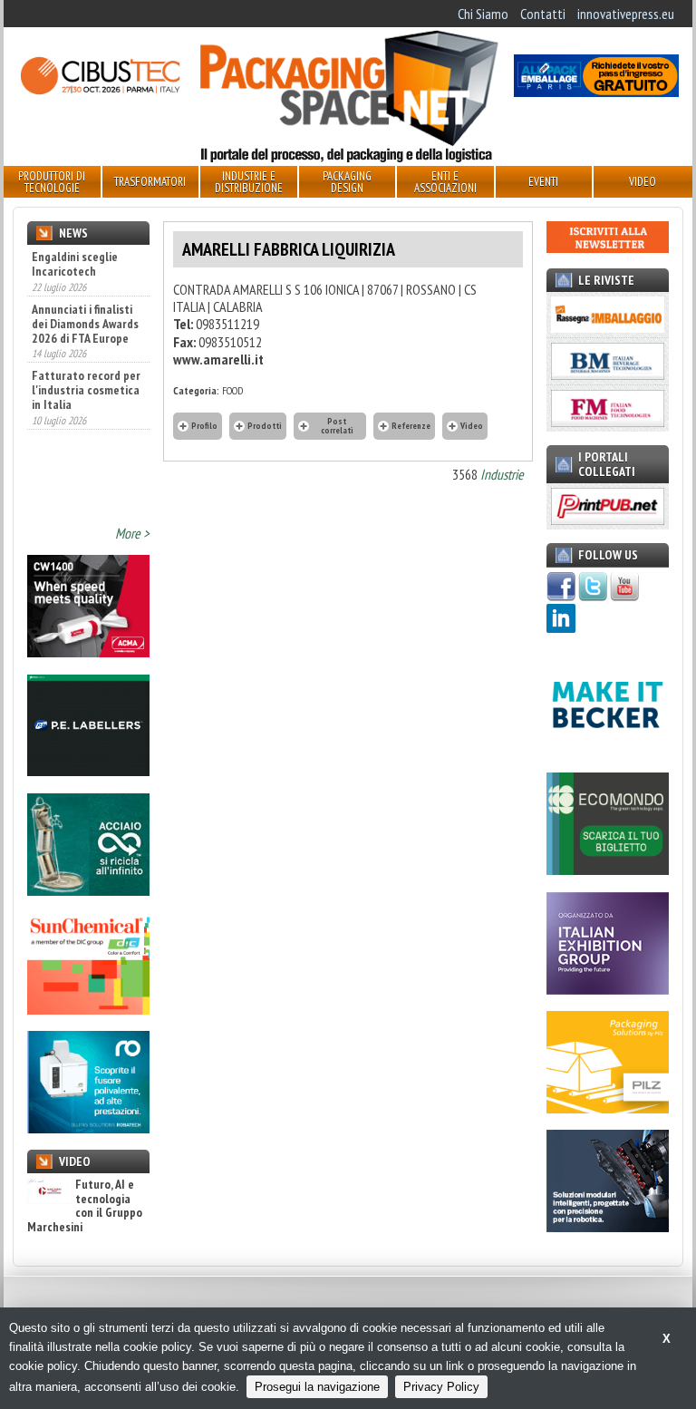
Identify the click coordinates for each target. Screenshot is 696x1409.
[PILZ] (607, 1108)
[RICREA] (88, 890)
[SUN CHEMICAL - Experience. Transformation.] (88, 1009)
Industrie (502, 474)
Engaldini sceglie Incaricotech (75, 263)
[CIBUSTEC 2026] (99, 92)
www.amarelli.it (218, 359)
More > (132, 533)
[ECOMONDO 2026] (607, 869)
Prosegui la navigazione (317, 1387)
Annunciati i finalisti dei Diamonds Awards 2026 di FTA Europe (85, 323)
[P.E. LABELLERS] (88, 771)
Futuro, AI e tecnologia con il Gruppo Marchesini (84, 1206)
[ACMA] (88, 652)
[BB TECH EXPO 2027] (607, 989)
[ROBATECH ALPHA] (88, 1128)
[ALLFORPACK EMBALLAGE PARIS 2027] (596, 92)
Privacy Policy (441, 1387)
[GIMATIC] (607, 1227)
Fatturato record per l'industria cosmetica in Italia (86, 390)
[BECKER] (607, 751)
